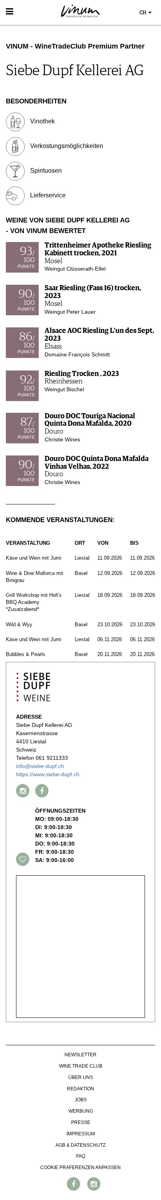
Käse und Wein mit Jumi (33, 558)
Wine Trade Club (80, 1066)
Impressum (80, 1134)
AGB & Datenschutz (80, 1145)
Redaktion (80, 1089)
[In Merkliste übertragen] (22, 859)
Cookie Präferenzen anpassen (80, 1167)
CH (143, 12)
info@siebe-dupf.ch (40, 766)
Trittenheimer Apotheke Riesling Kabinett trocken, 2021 (98, 249)
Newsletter (80, 1054)
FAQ (80, 1156)
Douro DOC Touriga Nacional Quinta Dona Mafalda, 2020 (90, 420)
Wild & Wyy (19, 624)
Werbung (80, 1111)
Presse (80, 1122)
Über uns (80, 1077)
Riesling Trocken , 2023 (82, 374)
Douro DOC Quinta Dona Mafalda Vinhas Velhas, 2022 (96, 462)
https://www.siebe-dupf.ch (47, 774)
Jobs (81, 1099)
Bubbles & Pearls (25, 654)
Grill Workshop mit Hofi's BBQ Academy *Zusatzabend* (34, 602)
